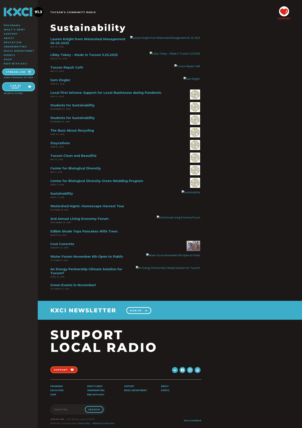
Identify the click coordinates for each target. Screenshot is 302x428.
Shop (8, 59)
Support (11, 33)
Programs (12, 25)
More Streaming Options (18, 78)
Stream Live (15, 72)
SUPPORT (284, 18)
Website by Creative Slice (103, 423)
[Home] (19, 12)
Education (13, 42)
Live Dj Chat (15, 86)
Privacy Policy (84, 423)
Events (9, 55)
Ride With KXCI (15, 63)
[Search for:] (68, 409)
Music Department (19, 50)
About (9, 38)
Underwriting (15, 46)
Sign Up (136, 310)
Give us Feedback (192, 420)
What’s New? (14, 29)
